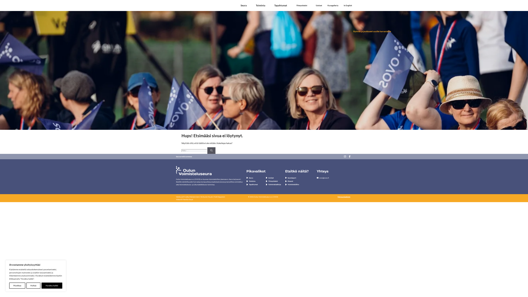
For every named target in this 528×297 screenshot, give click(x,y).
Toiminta (260, 5)
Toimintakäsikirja (274, 184)
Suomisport (292, 178)
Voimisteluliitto (293, 184)
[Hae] (211, 150)
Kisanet (290, 181)
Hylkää (33, 285)
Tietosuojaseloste (343, 197)
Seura (244, 5)
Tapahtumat (280, 5)
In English (348, 5)
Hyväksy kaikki (52, 285)
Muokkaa (17, 285)
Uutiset (319, 5)
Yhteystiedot (301, 5)
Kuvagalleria (333, 5)
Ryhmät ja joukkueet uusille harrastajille (372, 31)
